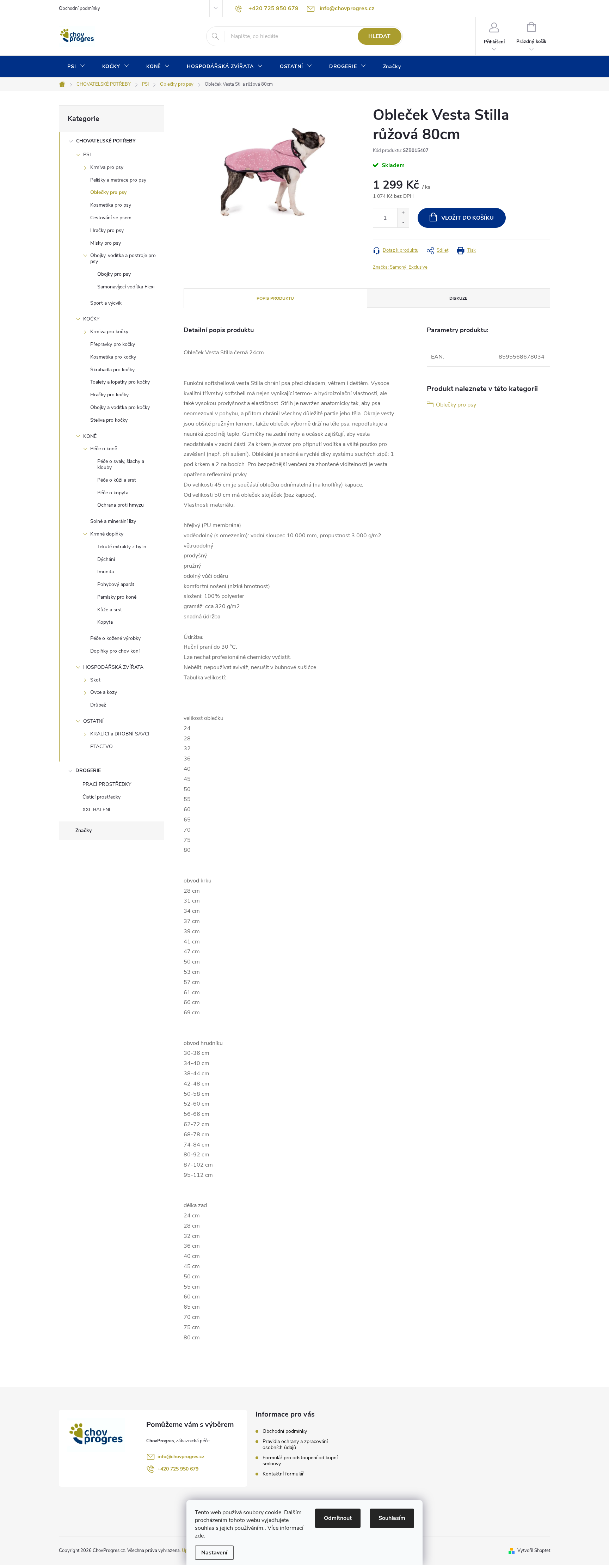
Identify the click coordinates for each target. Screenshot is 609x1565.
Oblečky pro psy (108, 192)
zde (199, 1536)
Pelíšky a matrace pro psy (118, 180)
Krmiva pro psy (106, 167)
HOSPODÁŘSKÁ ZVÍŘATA (113, 667)
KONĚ (90, 436)
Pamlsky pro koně (116, 597)
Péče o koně (103, 448)
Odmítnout (338, 1518)
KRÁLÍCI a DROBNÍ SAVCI (119, 733)
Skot (95, 680)
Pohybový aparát (115, 584)
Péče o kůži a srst (116, 480)
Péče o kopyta (112, 492)
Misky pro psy (105, 243)
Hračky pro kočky (109, 394)
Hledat (379, 36)
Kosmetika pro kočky (113, 357)
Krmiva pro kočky (109, 331)
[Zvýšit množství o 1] (403, 213)
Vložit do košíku (467, 218)
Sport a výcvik (106, 303)
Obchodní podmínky (79, 8)
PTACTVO (101, 746)
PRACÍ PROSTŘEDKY (106, 784)
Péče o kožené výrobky (115, 638)
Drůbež (98, 705)
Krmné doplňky (106, 534)
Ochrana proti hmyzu (120, 505)
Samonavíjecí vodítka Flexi (125, 286)
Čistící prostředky (101, 797)
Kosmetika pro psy (110, 205)
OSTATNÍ (93, 721)
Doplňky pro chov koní (115, 651)
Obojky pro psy (114, 274)
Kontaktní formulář (283, 1474)
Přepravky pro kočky (112, 344)
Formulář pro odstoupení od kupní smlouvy (300, 1460)
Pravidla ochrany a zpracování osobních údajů (295, 1444)
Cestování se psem (110, 217)
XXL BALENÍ (96, 809)
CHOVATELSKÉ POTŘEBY (106, 140)
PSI (87, 154)
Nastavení (214, 1553)
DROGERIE (88, 770)
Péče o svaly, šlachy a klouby (120, 464)
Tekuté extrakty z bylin (121, 546)
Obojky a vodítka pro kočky (120, 407)
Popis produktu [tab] (275, 298)
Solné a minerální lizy (113, 521)
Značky (83, 830)
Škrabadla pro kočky (112, 369)
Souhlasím (392, 1518)
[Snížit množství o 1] (403, 222)
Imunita (105, 571)
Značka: (400, 267)
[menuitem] (76, 67)
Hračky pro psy (107, 230)
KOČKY (91, 319)
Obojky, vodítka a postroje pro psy (123, 258)
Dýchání (106, 559)
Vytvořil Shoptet (533, 1550)
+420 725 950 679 (178, 1469)
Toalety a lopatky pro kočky (120, 382)
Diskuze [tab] (458, 298)
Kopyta (105, 622)
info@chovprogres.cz (181, 1456)
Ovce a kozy (103, 692)
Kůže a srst (109, 609)
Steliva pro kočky (109, 420)
